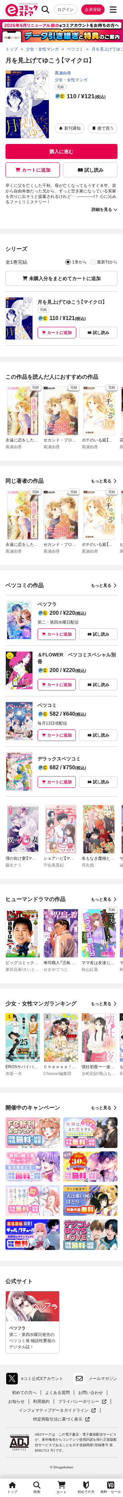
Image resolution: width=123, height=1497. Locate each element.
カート (61, 1492)
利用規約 (41, 1401)
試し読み (94, 170)
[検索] (45, 9)
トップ (12, 1492)
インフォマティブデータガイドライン (53, 1410)
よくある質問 (57, 1392)
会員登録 (93, 9)
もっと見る (101, 481)
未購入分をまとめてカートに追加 (65, 278)
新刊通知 (72, 128)
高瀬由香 (63, 73)
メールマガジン (102, 1378)
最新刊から (107, 262)
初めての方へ (24, 1392)
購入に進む (61, 151)
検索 (36, 1492)
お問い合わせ (90, 1392)
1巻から (79, 262)
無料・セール (110, 1492)
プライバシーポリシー (82, 1401)
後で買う (105, 128)
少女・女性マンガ (71, 79)
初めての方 (86, 1492)
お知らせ (16, 1401)
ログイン (65, 9)
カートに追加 (36, 170)
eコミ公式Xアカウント (36, 1380)
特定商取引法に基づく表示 (61, 1419)
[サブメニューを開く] (113, 9)
